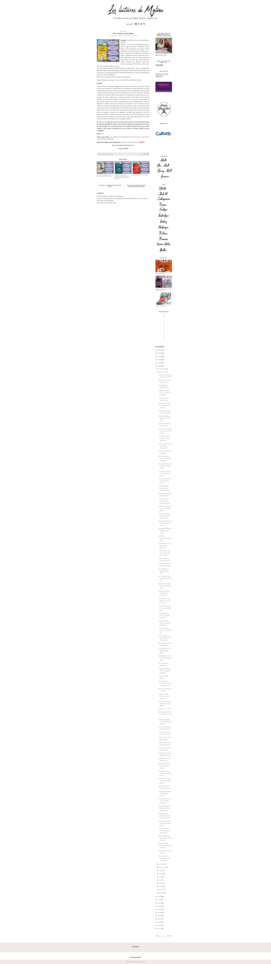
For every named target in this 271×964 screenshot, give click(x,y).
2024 (159, 356)
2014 (159, 916)
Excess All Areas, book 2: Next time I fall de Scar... (165, 608)
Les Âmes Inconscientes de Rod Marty (165, 538)
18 (163, 336)
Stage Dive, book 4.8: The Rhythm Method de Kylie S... (165, 722)
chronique (113, 36)
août (160, 870)
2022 (159, 363)
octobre (161, 864)
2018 (159, 903)
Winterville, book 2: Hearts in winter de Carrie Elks (164, 393)
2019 (159, 900)
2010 (159, 928)
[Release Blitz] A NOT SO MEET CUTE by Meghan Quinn (164, 808)
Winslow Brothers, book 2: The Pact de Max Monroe (165, 623)
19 (163, 338)
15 (163, 329)
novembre (162, 372)
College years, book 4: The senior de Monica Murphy (165, 781)
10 (163, 318)
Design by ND (142, 961)
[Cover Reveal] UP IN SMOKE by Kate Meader (165, 650)
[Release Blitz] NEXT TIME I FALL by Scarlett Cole (164, 593)
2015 (159, 912)
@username (137, 957)
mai (160, 880)
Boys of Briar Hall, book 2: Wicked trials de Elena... (165, 523)
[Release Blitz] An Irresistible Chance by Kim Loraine (165, 845)
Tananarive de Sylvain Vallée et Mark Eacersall (165, 793)
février (161, 889)
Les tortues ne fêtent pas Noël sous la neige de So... (164, 438)
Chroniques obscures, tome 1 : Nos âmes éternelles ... (165, 671)
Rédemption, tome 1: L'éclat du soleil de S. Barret (165, 773)
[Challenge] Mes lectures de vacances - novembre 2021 (165, 683)
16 (163, 331)
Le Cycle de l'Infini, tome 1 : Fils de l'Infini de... (165, 630)
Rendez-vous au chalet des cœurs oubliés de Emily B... (165, 431)
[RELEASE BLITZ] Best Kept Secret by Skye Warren (165, 586)
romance (133, 36)
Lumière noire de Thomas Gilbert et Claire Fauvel (164, 696)
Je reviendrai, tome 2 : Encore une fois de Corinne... (165, 473)
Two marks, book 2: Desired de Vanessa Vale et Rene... (165, 831)
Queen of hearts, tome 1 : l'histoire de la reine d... (165, 714)
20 (163, 340)
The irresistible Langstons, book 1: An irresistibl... (164, 858)
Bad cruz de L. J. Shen (165, 709)
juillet (160, 874)
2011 (159, 925)
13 (163, 325)
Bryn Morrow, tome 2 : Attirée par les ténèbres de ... (165, 546)
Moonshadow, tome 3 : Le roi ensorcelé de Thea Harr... (165, 406)
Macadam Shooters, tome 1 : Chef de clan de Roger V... (165, 458)
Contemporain (119, 36)
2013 (159, 919)
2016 (159, 909)
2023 (159, 359)
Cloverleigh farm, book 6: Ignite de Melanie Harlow (165, 466)
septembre (162, 867)
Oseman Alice (127, 36)
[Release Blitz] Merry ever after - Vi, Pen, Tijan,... (165, 418)
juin (160, 877)
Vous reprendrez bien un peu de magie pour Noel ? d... (165, 516)
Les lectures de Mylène (135, 10)
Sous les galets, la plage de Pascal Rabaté (164, 571)
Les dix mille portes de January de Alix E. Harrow (165, 481)
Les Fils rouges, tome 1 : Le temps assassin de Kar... (165, 578)
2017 (159, 906)
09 (163, 316)
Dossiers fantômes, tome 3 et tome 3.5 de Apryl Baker (164, 638)
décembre (162, 369)
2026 (159, 350)
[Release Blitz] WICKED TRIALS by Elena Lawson (165, 531)
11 (163, 321)
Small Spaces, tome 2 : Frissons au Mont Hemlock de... (165, 801)
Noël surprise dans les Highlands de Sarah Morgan (165, 704)
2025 (159, 353)
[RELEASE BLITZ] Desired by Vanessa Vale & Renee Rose (165, 816)
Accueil (129, 24)
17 (109, 36)
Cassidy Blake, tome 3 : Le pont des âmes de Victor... (165, 658)
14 (163, 327)
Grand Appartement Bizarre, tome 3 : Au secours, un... (165, 601)
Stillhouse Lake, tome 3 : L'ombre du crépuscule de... (165, 446)
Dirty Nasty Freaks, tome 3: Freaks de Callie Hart (164, 616)
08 (163, 314)
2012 (159, 922)
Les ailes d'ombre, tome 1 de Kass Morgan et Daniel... (164, 501)
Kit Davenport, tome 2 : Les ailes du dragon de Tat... (165, 823)
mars (160, 886)
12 (163, 323)
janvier (161, 893)
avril (160, 883)
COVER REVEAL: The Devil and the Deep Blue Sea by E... (164, 553)
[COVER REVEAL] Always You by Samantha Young (164, 488)
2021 (158, 366)
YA (136, 36)
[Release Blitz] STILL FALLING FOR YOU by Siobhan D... (165, 838)
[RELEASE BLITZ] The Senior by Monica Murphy (165, 766)
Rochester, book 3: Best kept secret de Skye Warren (165, 508)
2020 (159, 896)
